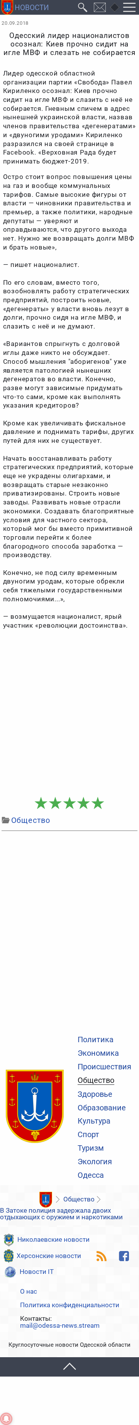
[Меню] (129, 7)
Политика (96, 1040)
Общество (96, 1081)
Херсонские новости (49, 1256)
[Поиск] (83, 7)
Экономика (98, 1053)
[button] (69, 1367)
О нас (28, 1292)
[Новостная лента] (101, 1256)
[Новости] (46, 1200)
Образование (102, 1108)
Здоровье (95, 1094)
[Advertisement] (69, 718)
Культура (94, 1121)
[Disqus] (69, 931)
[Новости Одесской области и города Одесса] (25, 7)
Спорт (88, 1135)
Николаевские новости (53, 1239)
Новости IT (37, 1271)
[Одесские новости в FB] (124, 1256)
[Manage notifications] (6, 1419)
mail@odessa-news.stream (60, 1326)
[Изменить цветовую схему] (115, 7)
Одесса (91, 1175)
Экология (95, 1162)
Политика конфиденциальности (69, 1305)
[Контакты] (100, 7)
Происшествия (104, 1067)
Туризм (91, 1148)
